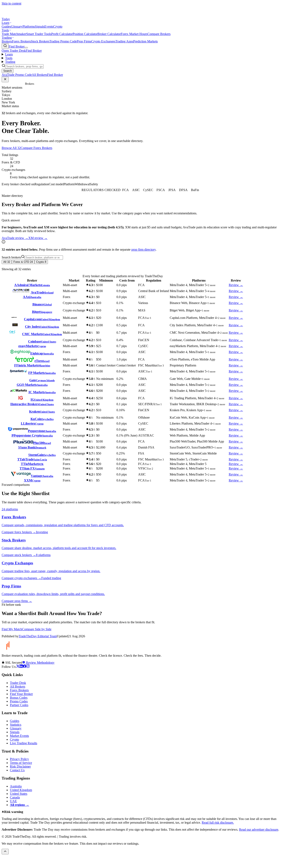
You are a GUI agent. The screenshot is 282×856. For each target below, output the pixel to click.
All (6, 261)
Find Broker (17, 46)
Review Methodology (40, 662)
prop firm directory (143, 249)
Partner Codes (19, 705)
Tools (5, 30)
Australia (16, 786)
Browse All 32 (11, 148)
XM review (37, 238)
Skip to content (11, 3)
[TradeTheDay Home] (20, 15)
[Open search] (5, 46)
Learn (5, 23)
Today (6, 19)
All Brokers (17, 686)
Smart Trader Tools (38, 34)
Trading (7, 37)
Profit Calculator (62, 34)
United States (18, 793)
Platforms (29, 26)
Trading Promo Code (63, 41)
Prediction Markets (145, 41)
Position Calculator (85, 34)
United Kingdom (21, 790)
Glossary (17, 26)
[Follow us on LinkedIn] (21, 666)
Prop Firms (84, 41)
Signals (39, 26)
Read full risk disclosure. (218, 822)
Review (236, 285)
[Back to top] (5, 851)
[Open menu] (26, 47)
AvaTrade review (15, 238)
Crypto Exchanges (103, 41)
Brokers (7, 41)
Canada (15, 797)
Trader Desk (18, 683)
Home (20, 83)
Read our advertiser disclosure (258, 829)
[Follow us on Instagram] (28, 666)
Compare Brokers (159, 34)
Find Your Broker (21, 694)
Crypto (57, 26)
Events (48, 26)
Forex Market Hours (134, 34)
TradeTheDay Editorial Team (38, 636)
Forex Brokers (21, 41)
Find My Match (12, 629)
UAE (13, 801)
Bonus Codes (18, 697)
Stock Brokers (40, 41)
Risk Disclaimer (20, 766)
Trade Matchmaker (14, 34)
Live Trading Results (23, 743)
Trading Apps (124, 41)
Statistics (15, 724)
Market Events (19, 735)
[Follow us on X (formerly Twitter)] (18, 666)
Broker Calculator (109, 34)
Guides (6, 26)
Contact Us (17, 770)
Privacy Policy (19, 759)
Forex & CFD (23, 261)
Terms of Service (21, 762)
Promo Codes (19, 701)
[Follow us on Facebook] (24, 666)
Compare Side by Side (36, 629)
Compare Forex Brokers (36, 148)
